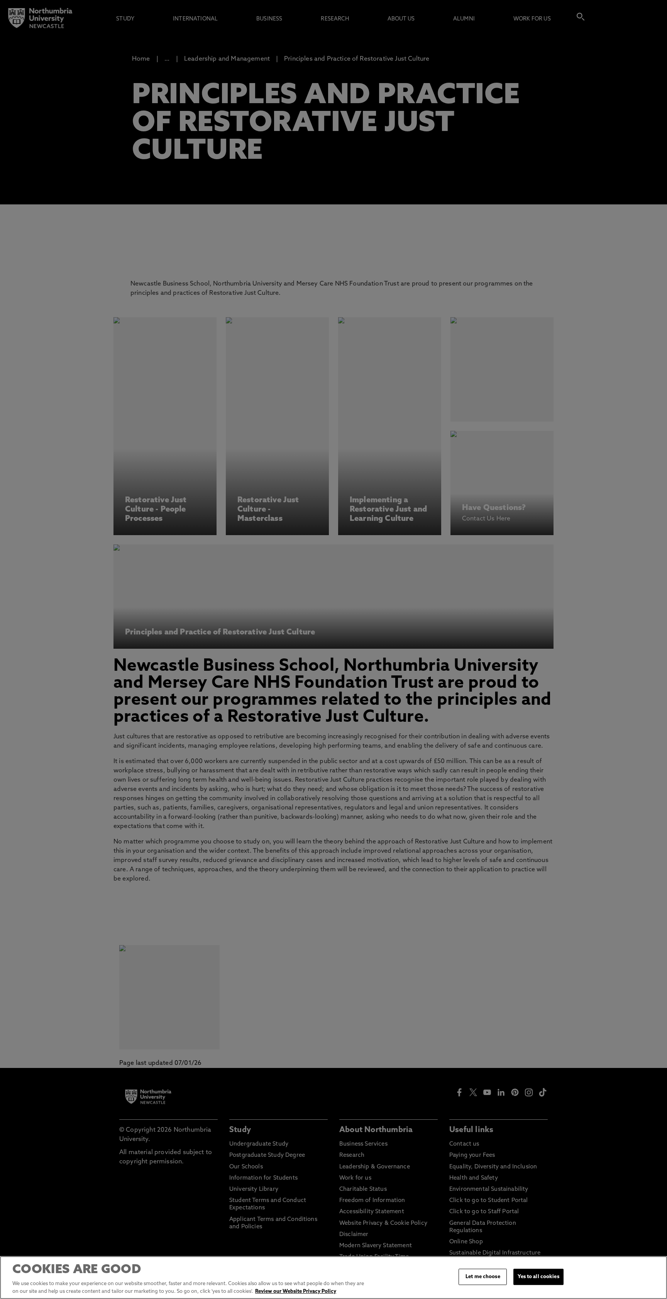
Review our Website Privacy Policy (295, 1291)
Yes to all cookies (538, 1276)
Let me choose (483, 1276)
